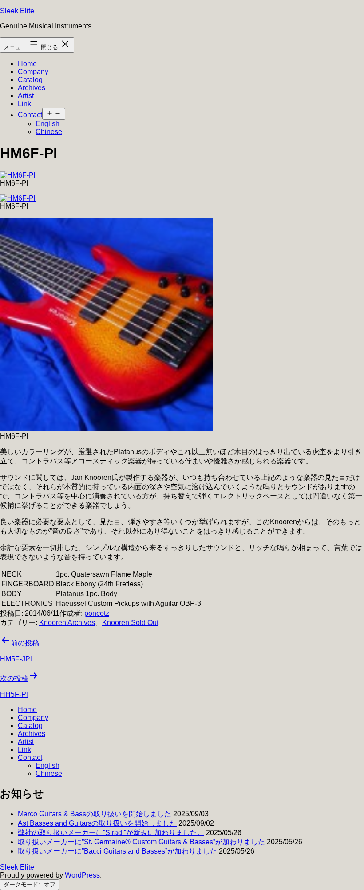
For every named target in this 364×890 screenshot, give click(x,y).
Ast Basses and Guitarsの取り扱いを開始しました (97, 823)
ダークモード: (23, 884)
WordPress (82, 875)
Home (27, 63)
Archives (31, 87)
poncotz (96, 613)
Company (33, 71)
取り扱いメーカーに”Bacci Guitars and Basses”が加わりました (117, 851)
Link (24, 103)
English (47, 123)
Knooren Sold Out (130, 622)
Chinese (49, 131)
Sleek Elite (17, 11)
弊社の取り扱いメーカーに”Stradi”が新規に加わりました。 (111, 832)
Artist (26, 95)
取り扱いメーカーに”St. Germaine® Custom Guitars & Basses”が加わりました (141, 842)
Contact (30, 115)
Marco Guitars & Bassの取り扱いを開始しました (94, 814)
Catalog (30, 79)
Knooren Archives (67, 622)
